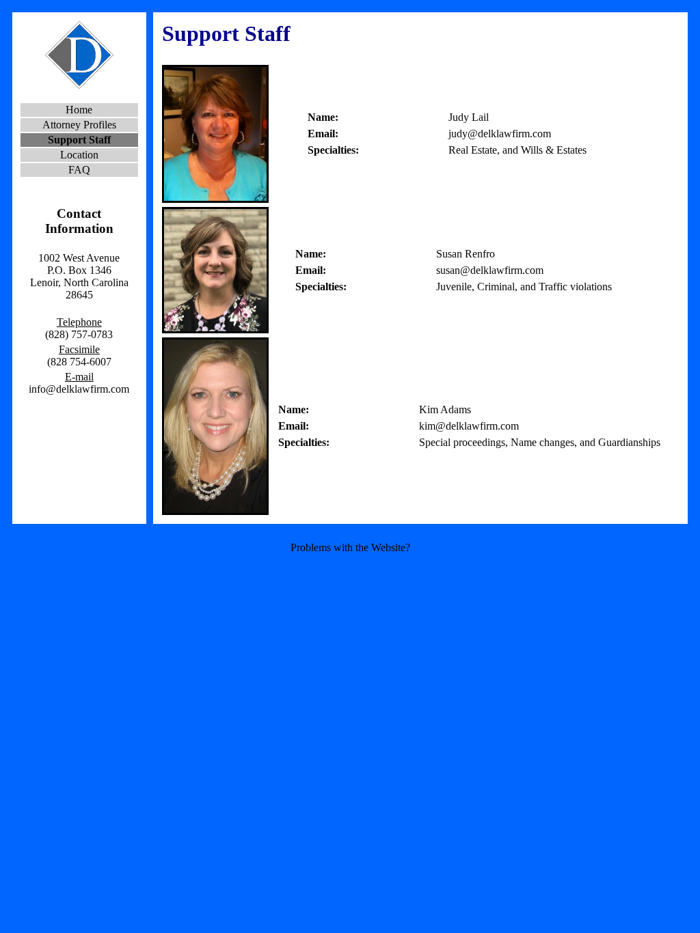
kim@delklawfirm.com (469, 426)
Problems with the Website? (350, 547)
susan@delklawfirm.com (489, 270)
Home (79, 109)
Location (79, 155)
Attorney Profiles (79, 124)
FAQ (79, 170)
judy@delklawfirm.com (499, 133)
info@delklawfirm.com (79, 389)
